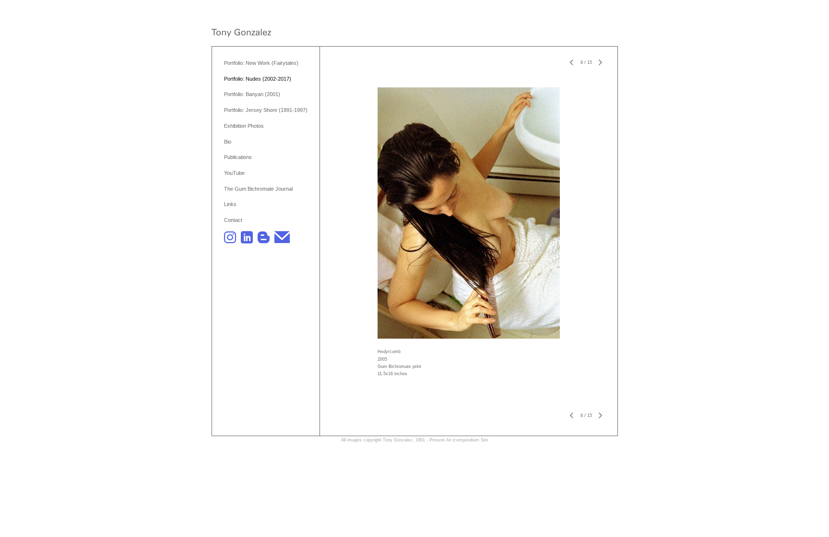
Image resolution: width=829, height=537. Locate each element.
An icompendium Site (467, 440)
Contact (233, 220)
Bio (227, 142)
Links (230, 204)
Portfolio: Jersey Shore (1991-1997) (266, 110)
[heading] (241, 34)
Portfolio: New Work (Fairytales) (261, 63)
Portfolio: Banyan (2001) (252, 94)
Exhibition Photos (244, 126)
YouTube (234, 173)
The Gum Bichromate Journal (258, 189)
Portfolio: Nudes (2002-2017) (257, 79)
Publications (238, 157)
